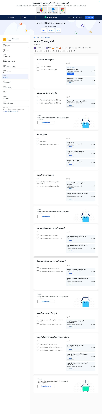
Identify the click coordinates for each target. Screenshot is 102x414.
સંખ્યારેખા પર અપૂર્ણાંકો (45, 60)
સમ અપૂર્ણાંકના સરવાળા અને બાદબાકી (51, 228)
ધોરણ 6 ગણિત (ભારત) (45, 37)
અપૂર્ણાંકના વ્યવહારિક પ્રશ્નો (47, 313)
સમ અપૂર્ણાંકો (42, 135)
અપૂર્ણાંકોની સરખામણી (45, 175)
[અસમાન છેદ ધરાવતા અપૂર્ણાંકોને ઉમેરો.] (60, 51)
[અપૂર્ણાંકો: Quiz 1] (41, 51)
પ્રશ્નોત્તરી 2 (39, 209)
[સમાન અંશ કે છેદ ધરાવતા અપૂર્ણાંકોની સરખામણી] (49, 51)
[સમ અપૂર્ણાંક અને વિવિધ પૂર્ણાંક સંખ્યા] (45, 51)
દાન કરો (70, 17)
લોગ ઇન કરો (79, 17)
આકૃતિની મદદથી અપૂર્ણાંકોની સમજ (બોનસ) (53, 337)
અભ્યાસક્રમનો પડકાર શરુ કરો (10, 111)
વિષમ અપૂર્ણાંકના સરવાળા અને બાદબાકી (51, 261)
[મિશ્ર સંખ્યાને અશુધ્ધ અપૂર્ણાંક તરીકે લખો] (39, 51)
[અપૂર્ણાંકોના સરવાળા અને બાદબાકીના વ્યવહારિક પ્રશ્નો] (66, 51)
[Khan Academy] (51, 17)
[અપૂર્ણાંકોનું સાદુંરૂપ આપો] (47, 51)
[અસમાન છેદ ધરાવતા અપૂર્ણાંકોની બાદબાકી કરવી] (62, 51)
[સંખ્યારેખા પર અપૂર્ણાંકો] (35, 51)
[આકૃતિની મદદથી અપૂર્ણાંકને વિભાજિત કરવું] (70, 51)
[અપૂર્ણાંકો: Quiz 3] (64, 51)
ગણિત (38, 37)
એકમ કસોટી (39, 379)
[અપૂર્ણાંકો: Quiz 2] (53, 51)
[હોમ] (34, 37)
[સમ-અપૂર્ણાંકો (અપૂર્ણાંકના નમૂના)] (68, 51)
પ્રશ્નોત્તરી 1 (39, 115)
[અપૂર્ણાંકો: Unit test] (74, 51)
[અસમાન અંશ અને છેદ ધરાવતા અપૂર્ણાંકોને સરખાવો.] (51, 51)
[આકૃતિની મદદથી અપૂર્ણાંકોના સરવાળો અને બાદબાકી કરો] (72, 51)
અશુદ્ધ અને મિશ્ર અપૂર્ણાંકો (47, 93)
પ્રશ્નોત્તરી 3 (39, 294)
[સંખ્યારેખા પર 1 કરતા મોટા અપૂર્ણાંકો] (37, 51)
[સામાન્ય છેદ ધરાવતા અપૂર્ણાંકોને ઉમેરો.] (56, 51)
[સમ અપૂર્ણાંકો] (43, 51)
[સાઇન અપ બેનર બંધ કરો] (99, 22)
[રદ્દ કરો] (99, 1)
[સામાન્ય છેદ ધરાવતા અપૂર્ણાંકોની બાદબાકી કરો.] (58, 51)
